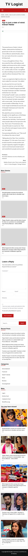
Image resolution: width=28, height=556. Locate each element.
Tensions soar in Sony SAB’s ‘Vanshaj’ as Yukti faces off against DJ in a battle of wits (14, 351)
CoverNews (22, 551)
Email (17, 291)
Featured (4, 371)
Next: (15, 162)
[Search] (25, 10)
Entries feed (5, 396)
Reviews (4, 380)
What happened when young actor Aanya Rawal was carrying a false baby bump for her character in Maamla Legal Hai (14, 249)
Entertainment (6, 368)
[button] (2, 10)
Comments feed (6, 399)
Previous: (13, 156)
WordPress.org (6, 402)
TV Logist (14, 4)
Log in (3, 393)
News (4, 20)
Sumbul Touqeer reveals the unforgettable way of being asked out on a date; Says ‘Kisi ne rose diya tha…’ (13, 357)
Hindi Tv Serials (6, 374)
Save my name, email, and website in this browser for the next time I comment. (13, 307)
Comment (5, 271)
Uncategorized (6, 383)
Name (4, 291)
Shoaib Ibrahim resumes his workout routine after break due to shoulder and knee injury (13, 194)
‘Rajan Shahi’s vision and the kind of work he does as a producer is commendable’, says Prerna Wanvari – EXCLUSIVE (14, 222)
